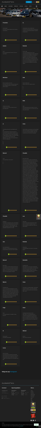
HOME (32, 390)
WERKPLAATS (33, 394)
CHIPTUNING (33, 395)
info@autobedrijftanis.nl (6, 398)
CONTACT (32, 401)
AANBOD (32, 391)
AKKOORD (36, 424)
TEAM (31, 400)
